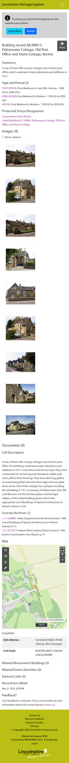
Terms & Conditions (34, 719)
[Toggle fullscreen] (62, 549)
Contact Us (34, 715)
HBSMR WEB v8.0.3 (33, 740)
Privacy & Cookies (34, 723)
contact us (49, 705)
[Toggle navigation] (62, 4)
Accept (30, 31)
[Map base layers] (5, 556)
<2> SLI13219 (9, 530)
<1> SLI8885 (9, 518)
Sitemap (34, 726)
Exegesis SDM (40, 736)
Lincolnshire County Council (43, 730)
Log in (34, 743)
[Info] (5, 562)
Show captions (12, 137)
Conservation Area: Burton (16, 116)
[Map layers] (5, 550)
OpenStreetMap (47, 620)
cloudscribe (51, 740)
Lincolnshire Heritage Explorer (23, 4)
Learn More (14, 31)
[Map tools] (5, 568)
